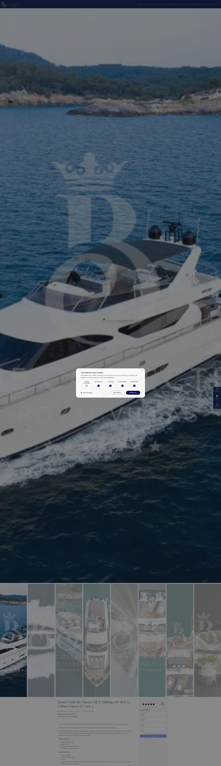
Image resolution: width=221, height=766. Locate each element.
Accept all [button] (133, 392)
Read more (110, 377)
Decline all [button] (117, 392)
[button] (86, 393)
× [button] (142, 370)
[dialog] (110, 383)
